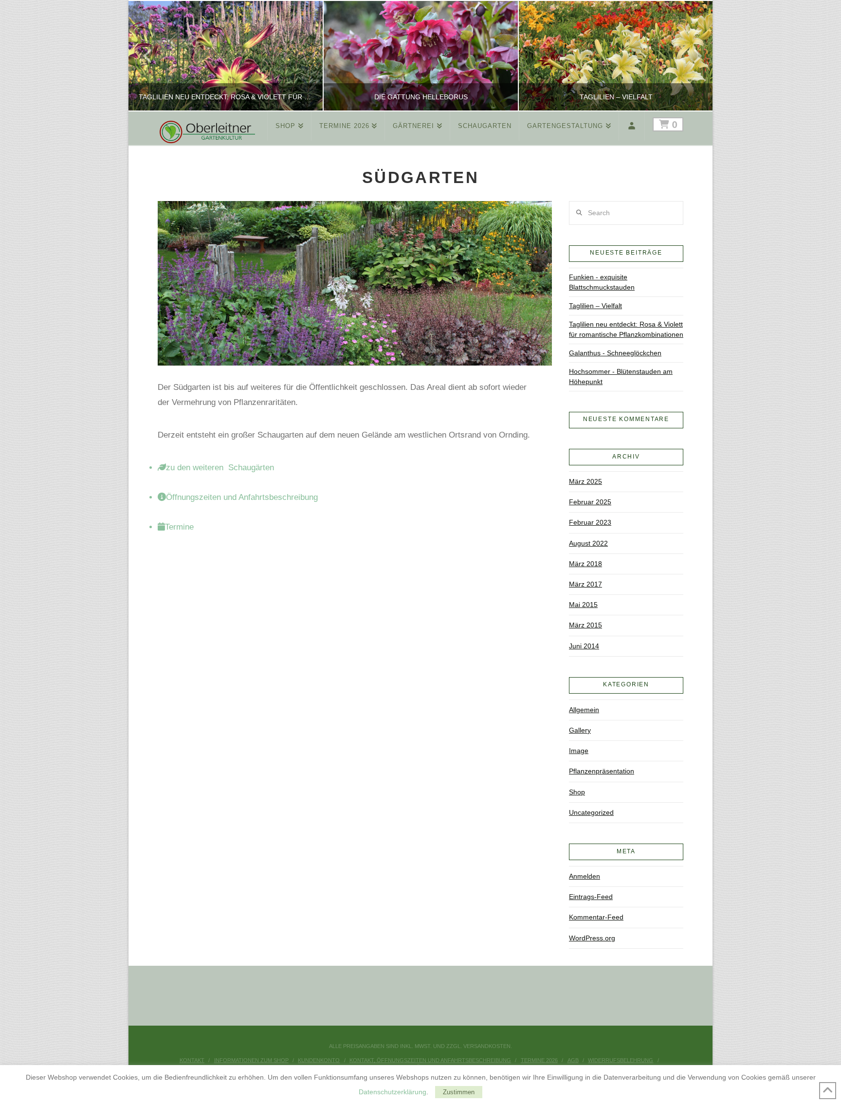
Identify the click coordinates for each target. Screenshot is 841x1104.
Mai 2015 (583, 604)
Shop (577, 792)
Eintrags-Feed (591, 897)
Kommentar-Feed (596, 917)
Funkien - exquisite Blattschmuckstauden (602, 282)
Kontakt (192, 1060)
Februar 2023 (590, 522)
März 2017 (585, 584)
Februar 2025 (590, 502)
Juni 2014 (584, 646)
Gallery (580, 730)
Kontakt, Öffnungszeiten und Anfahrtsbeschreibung (430, 1060)
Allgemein (584, 710)
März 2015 (585, 625)
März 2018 (585, 564)
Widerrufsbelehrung (620, 1060)
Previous (148, 55)
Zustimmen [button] (459, 1092)
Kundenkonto (319, 1060)
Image (578, 750)
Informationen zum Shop (251, 1060)
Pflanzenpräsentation (601, 771)
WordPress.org (592, 938)
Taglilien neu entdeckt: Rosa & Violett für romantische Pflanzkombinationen (626, 329)
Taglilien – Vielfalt (595, 306)
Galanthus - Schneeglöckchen (615, 353)
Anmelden (584, 876)
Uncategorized (591, 812)
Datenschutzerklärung (392, 1092)
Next (692, 55)
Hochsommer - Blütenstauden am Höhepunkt (621, 377)
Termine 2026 (539, 1060)
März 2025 (585, 481)
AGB (573, 1060)
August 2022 (588, 543)
